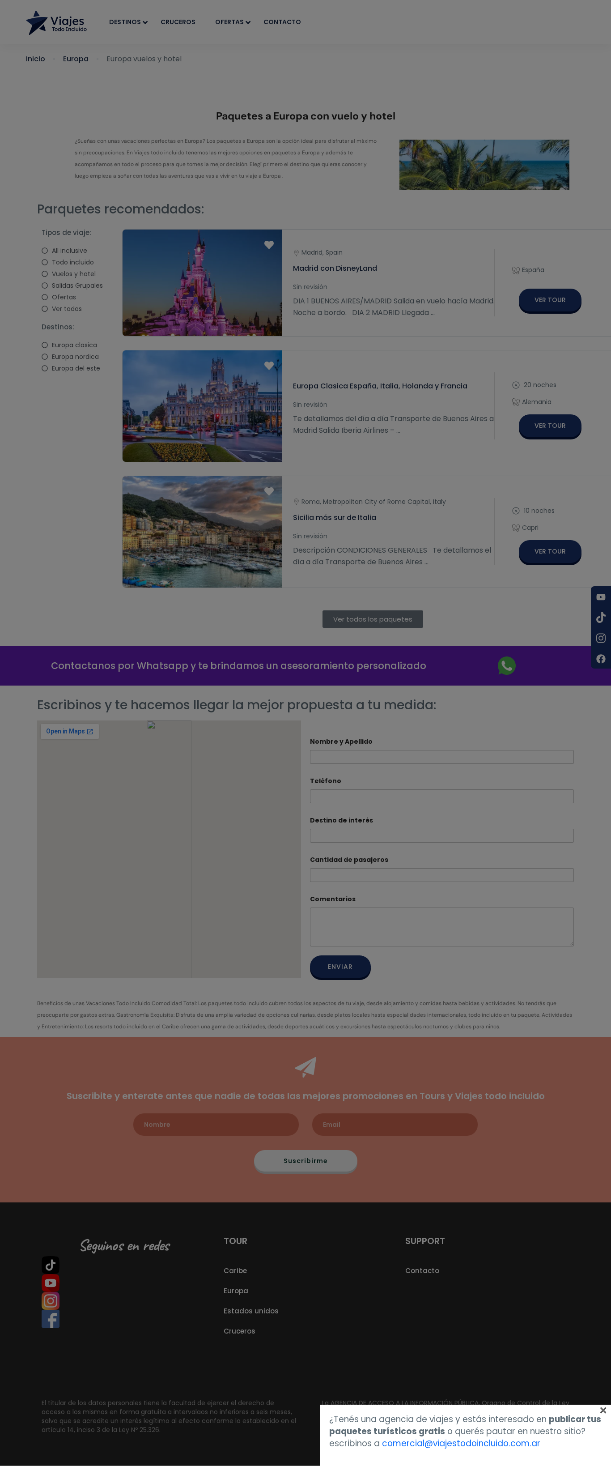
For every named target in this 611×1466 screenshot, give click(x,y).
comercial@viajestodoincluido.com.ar (461, 1443)
